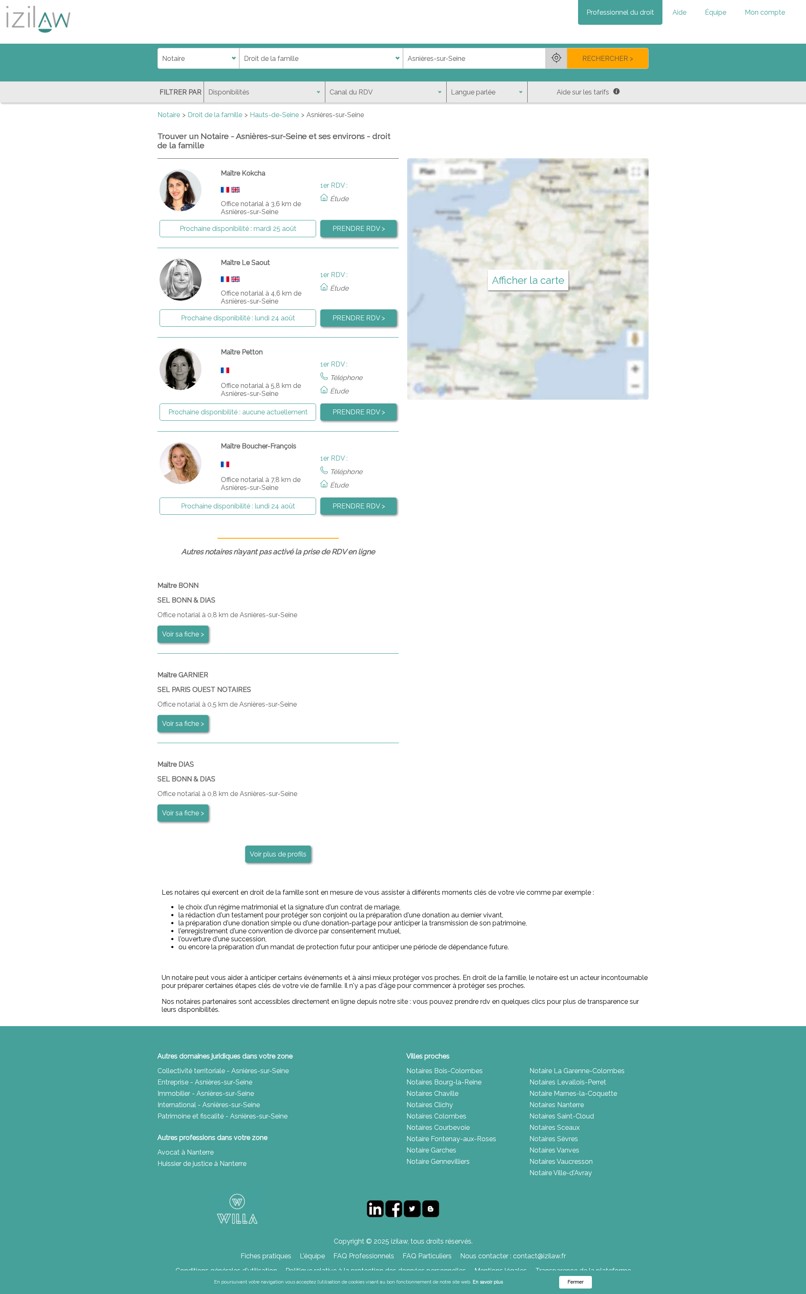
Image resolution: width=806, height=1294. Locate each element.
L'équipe (312, 1256)
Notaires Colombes (436, 1116)
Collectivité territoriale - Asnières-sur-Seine (223, 1071)
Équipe (715, 12)
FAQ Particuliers (427, 1256)
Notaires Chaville (432, 1094)
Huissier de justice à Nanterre (201, 1164)
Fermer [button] (576, 1282)
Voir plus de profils (278, 854)
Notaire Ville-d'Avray (560, 1173)
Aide (679, 12)
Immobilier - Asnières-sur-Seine (205, 1094)
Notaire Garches (431, 1150)
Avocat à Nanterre (185, 1152)
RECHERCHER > (607, 59)
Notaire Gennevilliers (438, 1162)
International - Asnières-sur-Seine (208, 1105)
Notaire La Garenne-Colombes (577, 1071)
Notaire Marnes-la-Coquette (573, 1094)
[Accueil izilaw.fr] (38, 35)
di (160, 59)
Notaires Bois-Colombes (444, 1071)
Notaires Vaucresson (561, 1162)
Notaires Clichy (429, 1105)
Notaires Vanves (554, 1150)
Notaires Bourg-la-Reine (444, 1082)
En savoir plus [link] (488, 1282)
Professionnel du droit (620, 12)
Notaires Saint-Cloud (561, 1116)
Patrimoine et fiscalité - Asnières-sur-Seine (222, 1116)
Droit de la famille (215, 115)
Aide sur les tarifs (583, 92)
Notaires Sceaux (554, 1128)
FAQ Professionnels (363, 1256)
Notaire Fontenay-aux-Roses (451, 1139)
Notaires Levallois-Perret (567, 1082)
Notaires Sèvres (553, 1139)
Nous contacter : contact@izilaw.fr (513, 1256)
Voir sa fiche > (183, 634)
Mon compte (765, 12)
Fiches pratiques (266, 1256)
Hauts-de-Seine (274, 115)
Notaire (168, 115)
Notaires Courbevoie (438, 1128)
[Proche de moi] (556, 58)
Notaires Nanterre (556, 1105)
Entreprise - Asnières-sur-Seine (204, 1082)
